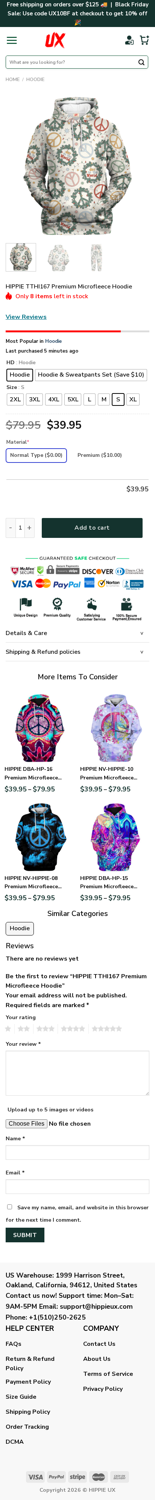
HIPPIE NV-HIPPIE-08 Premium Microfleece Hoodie (31, 883)
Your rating (21, 1017)
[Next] (137, 166)
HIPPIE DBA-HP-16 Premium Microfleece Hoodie (31, 774)
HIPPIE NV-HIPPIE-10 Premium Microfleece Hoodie (107, 774)
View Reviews (26, 317)
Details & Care (26, 633)
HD (10, 363)
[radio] (19, 375)
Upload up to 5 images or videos (50, 1109)
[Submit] (141, 63)
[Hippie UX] (55, 40)
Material (17, 442)
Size (11, 387)
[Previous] (18, 166)
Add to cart (91, 528)
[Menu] (12, 40)
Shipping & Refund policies (43, 652)
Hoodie (35, 79)
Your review (23, 1044)
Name (15, 1138)
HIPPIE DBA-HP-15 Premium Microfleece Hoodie (107, 883)
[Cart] (144, 40)
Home (13, 79)
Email (15, 1172)
